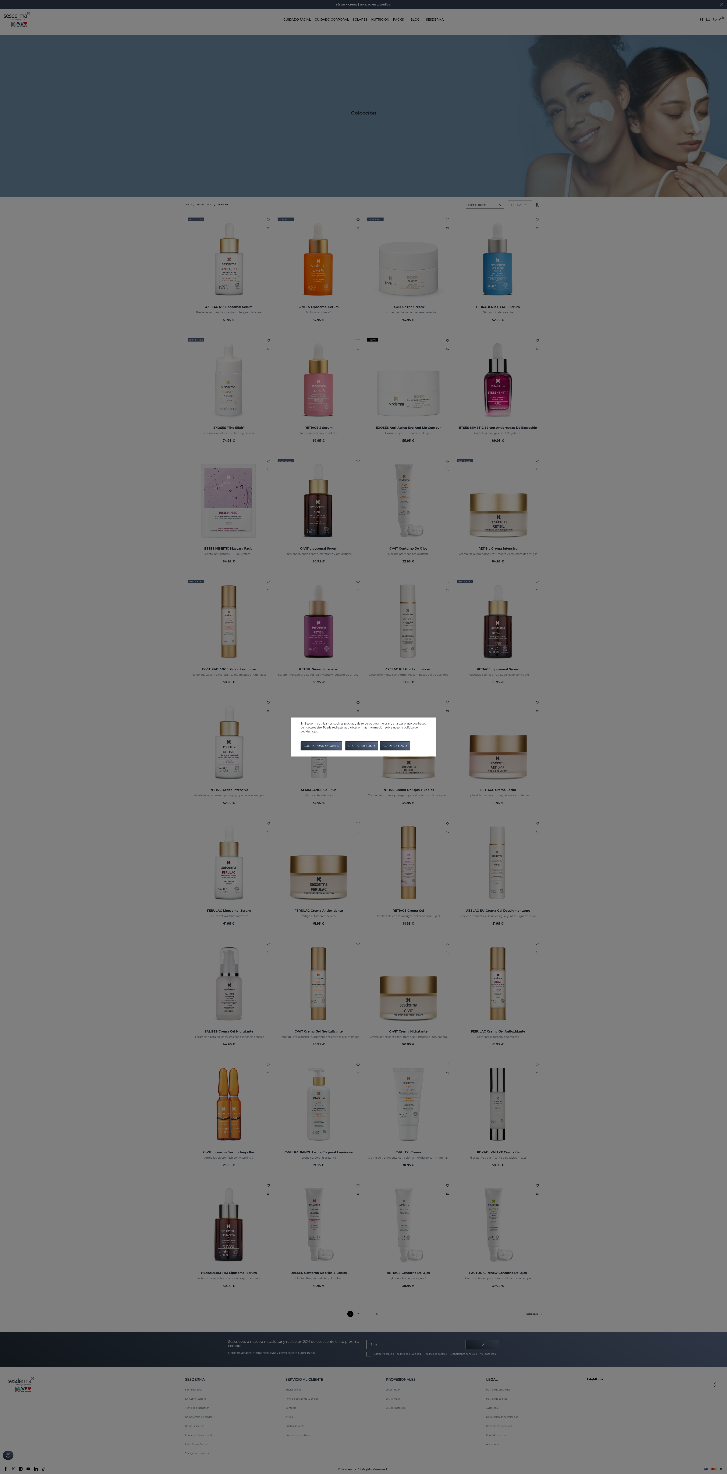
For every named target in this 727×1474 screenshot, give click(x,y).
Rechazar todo (361, 746)
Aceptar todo (395, 746)
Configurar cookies (321, 746)
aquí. (314, 731)
